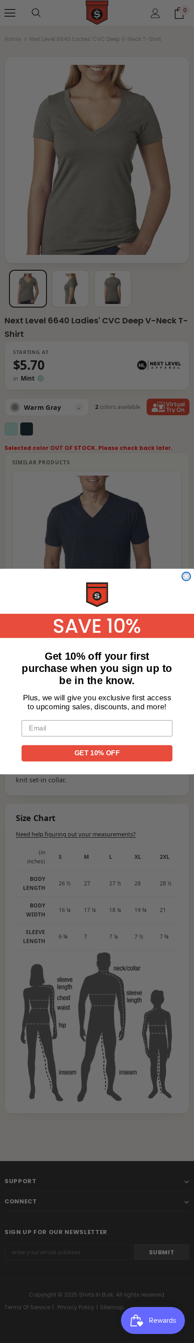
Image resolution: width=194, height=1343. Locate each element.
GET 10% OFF (97, 753)
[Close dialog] (186, 576)
